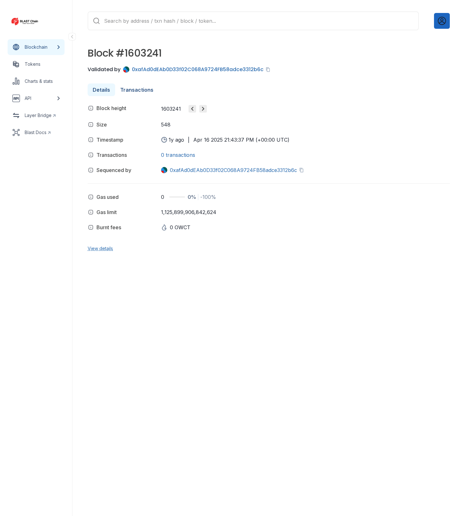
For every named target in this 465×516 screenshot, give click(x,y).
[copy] (269, 69)
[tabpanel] (269, 177)
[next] (203, 109)
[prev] (192, 109)
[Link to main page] (30, 21)
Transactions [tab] (136, 90)
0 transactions (178, 155)
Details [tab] (101, 90)
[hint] (91, 108)
